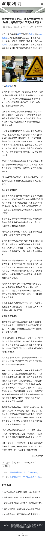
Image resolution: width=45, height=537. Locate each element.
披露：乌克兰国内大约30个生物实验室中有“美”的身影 (23, 503)
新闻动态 (9, 27)
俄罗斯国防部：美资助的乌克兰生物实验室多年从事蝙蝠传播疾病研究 (23, 509)
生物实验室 (30, 463)
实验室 (5, 44)
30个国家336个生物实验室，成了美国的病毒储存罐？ (23, 492)
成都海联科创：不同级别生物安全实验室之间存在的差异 (23, 514)
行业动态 (16, 27)
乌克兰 (31, 34)
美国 (19, 34)
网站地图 (33, 527)
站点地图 (27, 527)
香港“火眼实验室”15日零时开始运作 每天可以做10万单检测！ (23, 497)
